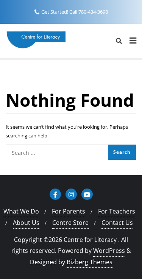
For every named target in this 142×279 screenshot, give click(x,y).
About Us (26, 222)
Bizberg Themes (89, 262)
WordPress (109, 250)
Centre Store (70, 222)
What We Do (21, 211)
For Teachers (116, 211)
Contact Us (117, 222)
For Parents (68, 211)
